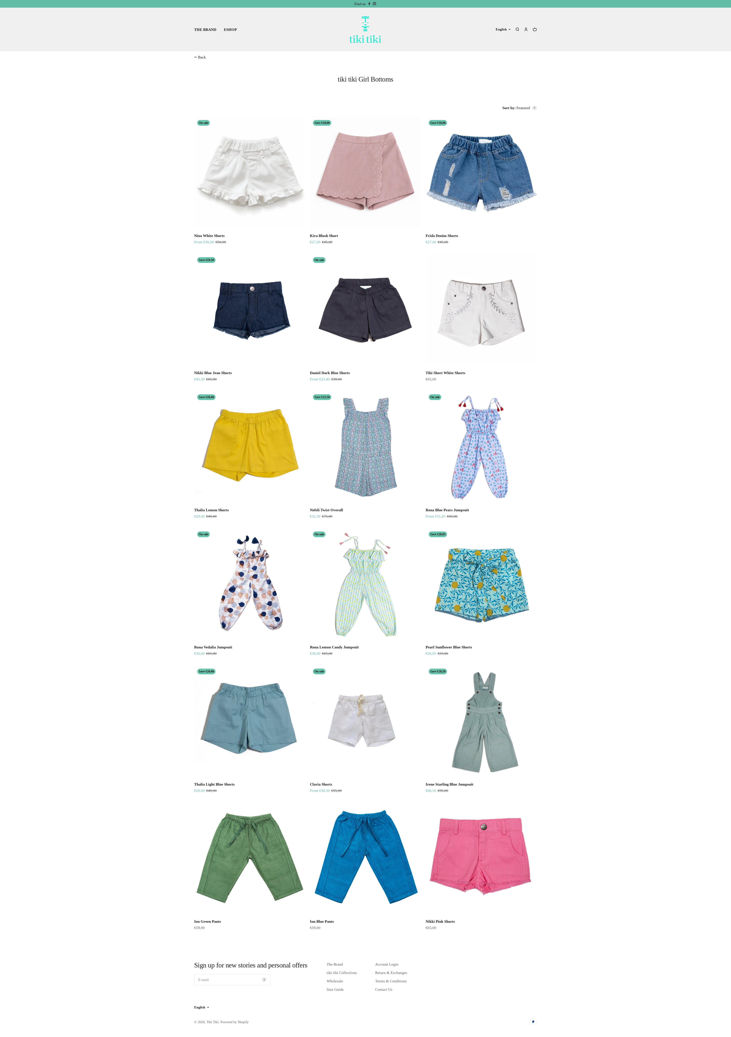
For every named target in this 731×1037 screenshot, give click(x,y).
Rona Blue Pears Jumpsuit (447, 510)
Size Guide (335, 989)
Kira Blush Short (324, 236)
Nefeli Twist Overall (326, 510)
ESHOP (230, 29)
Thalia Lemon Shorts (211, 510)
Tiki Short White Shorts (445, 373)
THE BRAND (205, 29)
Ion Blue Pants (322, 921)
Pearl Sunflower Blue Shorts (449, 647)
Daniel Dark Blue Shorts (330, 373)
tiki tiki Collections (342, 973)
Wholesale (335, 981)
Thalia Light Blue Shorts (214, 784)
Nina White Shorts (209, 236)
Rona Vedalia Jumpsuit (213, 647)
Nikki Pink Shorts (440, 921)
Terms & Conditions (391, 981)
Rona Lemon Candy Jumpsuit (334, 647)
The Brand (335, 964)
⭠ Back (200, 57)
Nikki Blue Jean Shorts (213, 373)
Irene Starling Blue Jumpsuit (449, 784)
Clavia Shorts (321, 784)
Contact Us (383, 989)
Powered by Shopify (234, 1022)
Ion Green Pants (207, 921)
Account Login (386, 964)
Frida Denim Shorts (442, 236)
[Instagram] (374, 4)
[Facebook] (369, 4)
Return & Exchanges (391, 973)
